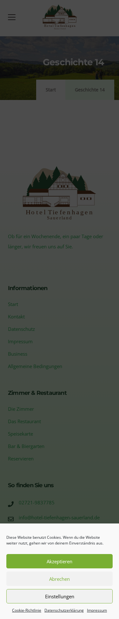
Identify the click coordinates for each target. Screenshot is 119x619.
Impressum (97, 610)
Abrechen (59, 579)
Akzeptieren (59, 561)
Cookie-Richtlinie (26, 610)
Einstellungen (59, 596)
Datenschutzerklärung (64, 610)
